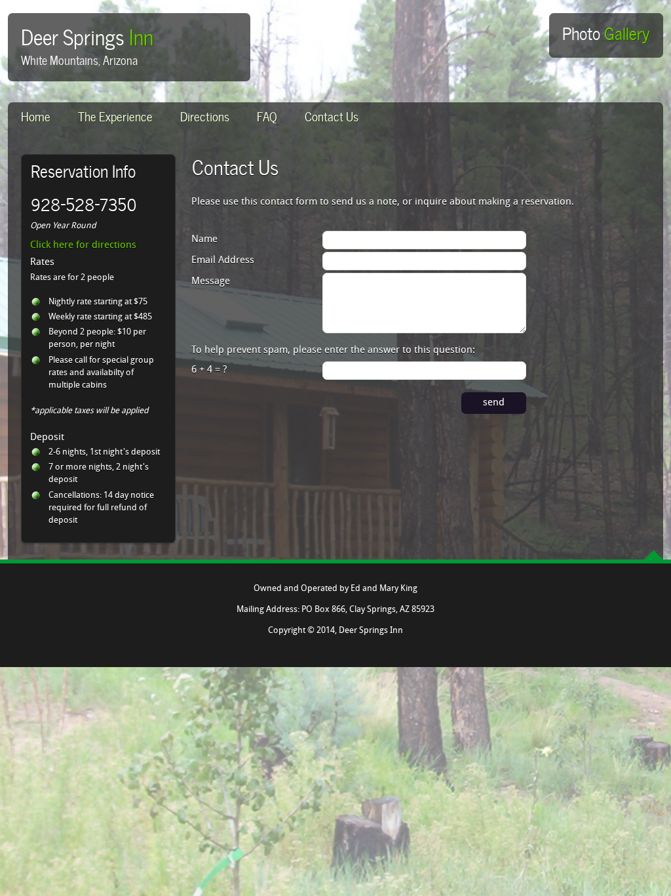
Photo (605, 32)
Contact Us (331, 115)
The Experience (115, 115)
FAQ (267, 115)
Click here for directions (83, 245)
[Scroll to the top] (653, 555)
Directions (204, 115)
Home (35, 115)
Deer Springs (87, 35)
